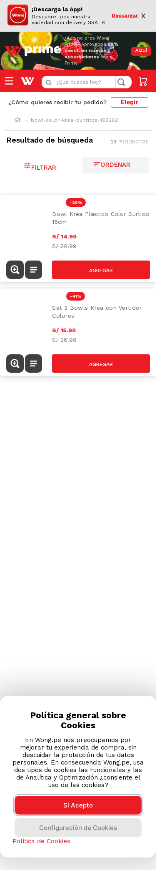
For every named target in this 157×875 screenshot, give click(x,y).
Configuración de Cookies (78, 828)
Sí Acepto (78, 805)
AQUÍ (141, 50)
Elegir (129, 101)
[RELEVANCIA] (115, 165)
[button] (15, 270)
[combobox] (87, 82)
